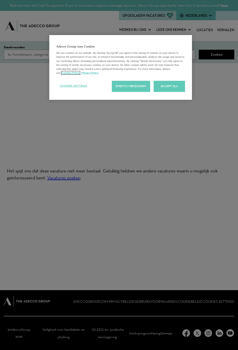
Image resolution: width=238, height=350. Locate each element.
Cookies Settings (73, 85)
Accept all (169, 86)
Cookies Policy (71, 72)
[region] (120, 67)
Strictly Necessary (131, 86)
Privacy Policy (90, 72)
